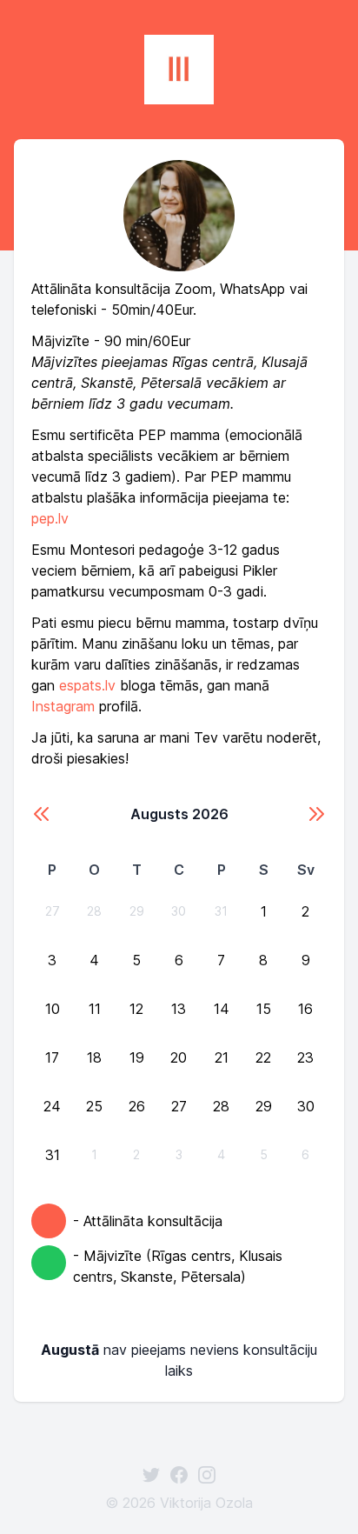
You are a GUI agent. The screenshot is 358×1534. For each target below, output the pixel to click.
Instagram (63, 706)
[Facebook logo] (179, 1474)
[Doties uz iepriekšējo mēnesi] (41, 814)
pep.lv (50, 518)
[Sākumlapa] (178, 69)
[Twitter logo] (151, 1474)
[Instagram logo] (206, 1474)
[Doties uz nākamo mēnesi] (316, 814)
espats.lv (87, 685)
